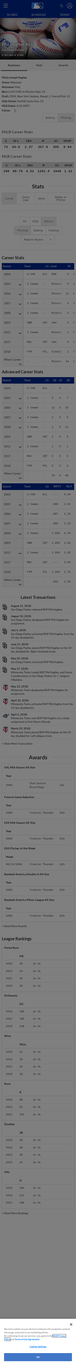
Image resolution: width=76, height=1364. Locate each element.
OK (38, 1357)
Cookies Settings (38, 1346)
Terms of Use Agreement (27, 1339)
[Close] (71, 1324)
